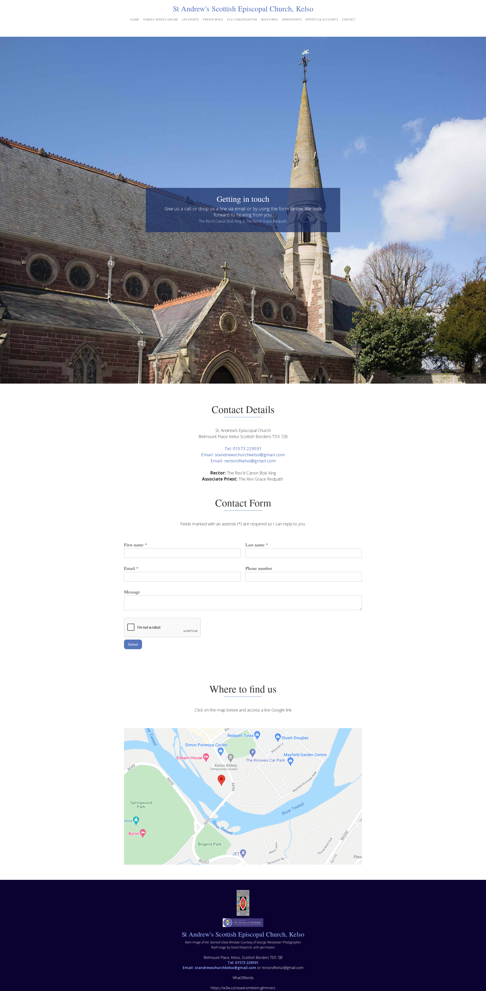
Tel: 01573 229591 (243, 448)
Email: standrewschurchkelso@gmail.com (243, 455)
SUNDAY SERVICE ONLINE (160, 19)
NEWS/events (292, 19)
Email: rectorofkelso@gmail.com (243, 461)
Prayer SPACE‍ (213, 19)
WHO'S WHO (269, 19)
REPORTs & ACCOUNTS (322, 19)
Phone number (259, 568)
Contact (349, 19)
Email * (131, 568)
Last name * (257, 544)
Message (132, 591)
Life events (190, 19)
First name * (135, 544)
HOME (134, 19)
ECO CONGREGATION (242, 19)
